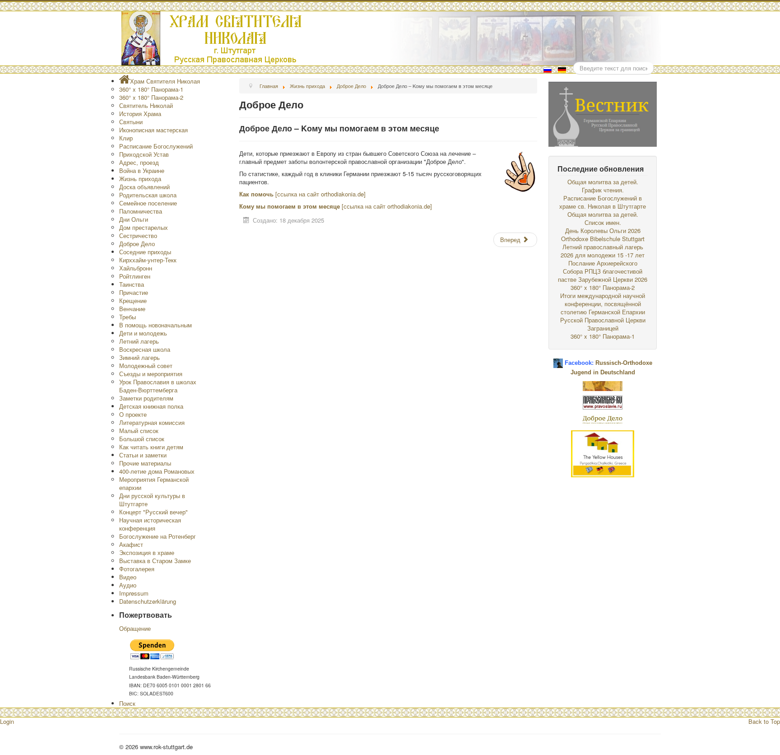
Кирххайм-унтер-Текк (147, 260)
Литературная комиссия (152, 422)
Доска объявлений (144, 186)
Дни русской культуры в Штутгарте (152, 499)
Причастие (133, 292)
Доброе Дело (137, 243)
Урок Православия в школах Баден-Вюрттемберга (157, 386)
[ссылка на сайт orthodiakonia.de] (320, 194)
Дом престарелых (143, 227)
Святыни (131, 121)
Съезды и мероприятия (150, 373)
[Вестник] (602, 113)
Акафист (131, 544)
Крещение (133, 300)
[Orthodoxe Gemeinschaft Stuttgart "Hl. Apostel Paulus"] (602, 385)
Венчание (132, 308)
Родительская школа (147, 195)
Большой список (141, 438)
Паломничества (140, 211)
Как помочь (256, 194)
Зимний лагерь (139, 357)
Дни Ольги (133, 219)
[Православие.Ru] (602, 401)
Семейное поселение (148, 203)
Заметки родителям (146, 398)
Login (7, 721)
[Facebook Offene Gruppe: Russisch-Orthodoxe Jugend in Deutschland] (558, 360)
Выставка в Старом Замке (155, 560)
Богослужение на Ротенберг (157, 536)
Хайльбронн (135, 268)
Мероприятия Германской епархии (154, 483)
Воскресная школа (144, 349)
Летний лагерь (139, 341)
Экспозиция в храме (146, 552)
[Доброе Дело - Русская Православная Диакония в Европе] (602, 419)
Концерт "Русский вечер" (153, 512)
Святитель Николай (146, 105)
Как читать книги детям (151, 447)
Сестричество (138, 235)
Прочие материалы (145, 463)
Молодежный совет (145, 365)
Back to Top (764, 721)
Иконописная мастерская (153, 130)
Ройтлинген (134, 276)
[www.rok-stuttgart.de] (391, 38)
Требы (127, 316)
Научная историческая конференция (150, 524)
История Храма (140, 113)
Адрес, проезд (139, 162)
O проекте (133, 414)
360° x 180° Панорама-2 (151, 97)
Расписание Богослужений (156, 146)
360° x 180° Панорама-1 (151, 89)
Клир (126, 138)
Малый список (138, 430)
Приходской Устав (144, 154)
